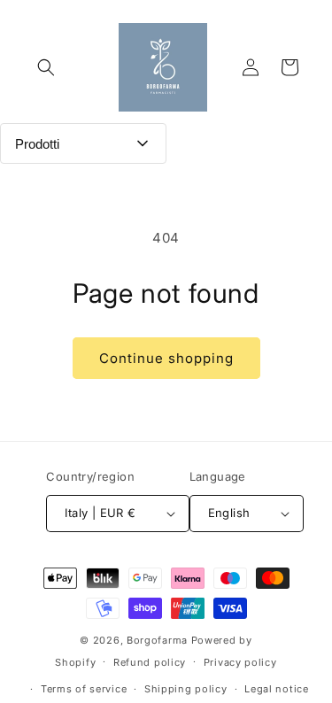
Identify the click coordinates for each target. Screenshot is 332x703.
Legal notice (276, 689)
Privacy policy (240, 662)
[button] (46, 67)
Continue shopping (166, 358)
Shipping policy (186, 689)
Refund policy (149, 662)
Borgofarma (157, 640)
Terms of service (84, 689)
